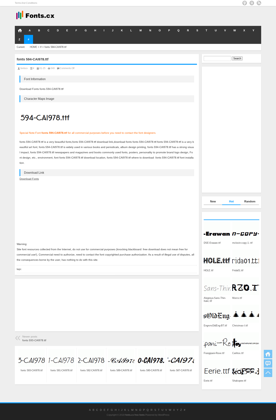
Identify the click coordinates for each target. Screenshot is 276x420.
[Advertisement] (205, 16)
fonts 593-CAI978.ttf (34, 340)
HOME (20, 30)
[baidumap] (252, 3)
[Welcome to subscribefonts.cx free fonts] (259, 3)
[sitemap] (244, 3)
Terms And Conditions (26, 3)
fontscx (24, 68)
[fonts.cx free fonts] (35, 11)
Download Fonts (29, 178)
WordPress (163, 415)
